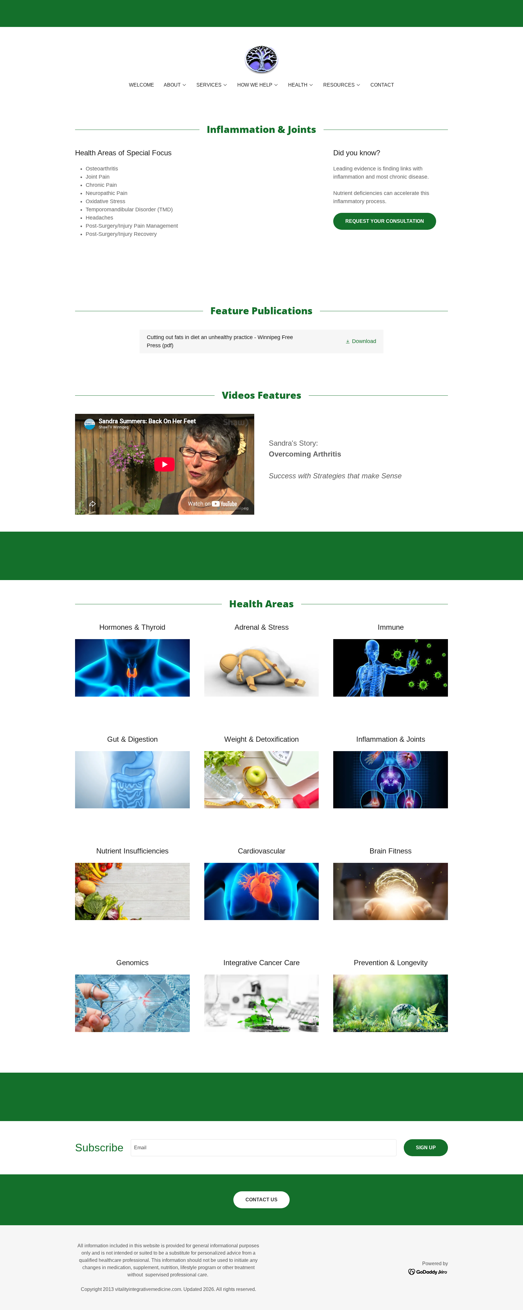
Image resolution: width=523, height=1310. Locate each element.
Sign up (426, 1147)
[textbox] (263, 1147)
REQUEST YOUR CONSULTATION (384, 221)
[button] (175, 85)
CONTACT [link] (382, 84)
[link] (261, 59)
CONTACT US (261, 1199)
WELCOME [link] (141, 84)
